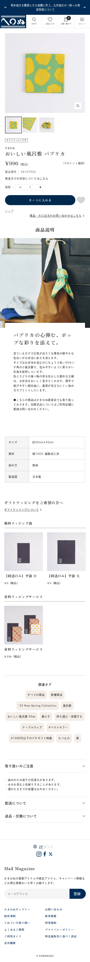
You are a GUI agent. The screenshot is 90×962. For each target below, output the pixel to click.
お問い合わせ (53, 909)
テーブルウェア (32, 727)
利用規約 (51, 923)
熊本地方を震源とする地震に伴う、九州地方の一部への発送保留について (45, 7)
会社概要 (10, 943)
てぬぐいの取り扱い (17, 923)
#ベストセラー (58, 727)
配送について (15, 803)
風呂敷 (67, 705)
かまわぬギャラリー (17, 909)
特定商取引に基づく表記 (61, 936)
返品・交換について (21, 816)
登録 (77, 893)
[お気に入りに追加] (81, 200)
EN (50, 846)
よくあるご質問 (14, 930)
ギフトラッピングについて (21, 509)
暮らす (46, 716)
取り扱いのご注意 (19, 766)
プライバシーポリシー (59, 930)
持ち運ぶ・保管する (69, 716)
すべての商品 (36, 694)
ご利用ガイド (13, 936)
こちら (44, 178)
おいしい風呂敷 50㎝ (21, 716)
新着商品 (57, 694)
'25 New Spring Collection (37, 705)
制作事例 (10, 916)
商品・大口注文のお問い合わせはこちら (56, 215)
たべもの (64, 738)
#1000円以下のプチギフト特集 (31, 738)
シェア (9, 211)
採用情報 (51, 916)
